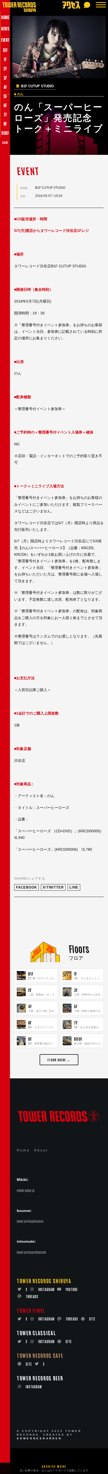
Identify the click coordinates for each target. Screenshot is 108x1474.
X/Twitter (53, 887)
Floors (78, 948)
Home (23, 1150)
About (41, 1150)
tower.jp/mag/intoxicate (31, 1252)
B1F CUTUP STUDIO (37, 86)
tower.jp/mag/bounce (30, 1221)
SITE (92, 1319)
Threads (32, 1296)
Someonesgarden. (40, 1438)
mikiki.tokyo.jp (26, 1190)
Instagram (46, 1289)
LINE (73, 887)
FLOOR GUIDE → (58, 1059)
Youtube (72, 1289)
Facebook (26, 887)
